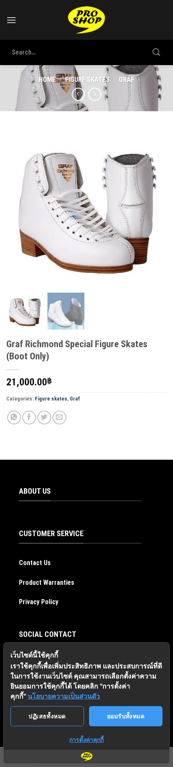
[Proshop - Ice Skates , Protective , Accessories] (86, 20)
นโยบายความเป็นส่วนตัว (64, 696)
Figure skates (87, 80)
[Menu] (11, 20)
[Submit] (156, 52)
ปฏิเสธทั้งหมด (47, 716)
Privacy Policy (38, 602)
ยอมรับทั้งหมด (125, 716)
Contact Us (35, 563)
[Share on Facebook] (29, 417)
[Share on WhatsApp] (14, 417)
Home (47, 80)
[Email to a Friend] (59, 417)
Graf (126, 80)
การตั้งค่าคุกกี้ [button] (86, 739)
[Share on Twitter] (44, 417)
